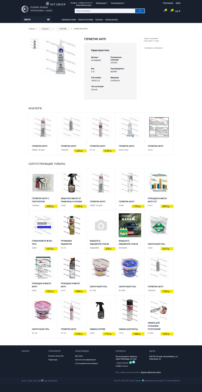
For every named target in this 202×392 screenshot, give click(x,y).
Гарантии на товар (69, 19)
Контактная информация (85, 360)
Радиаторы (53, 360)
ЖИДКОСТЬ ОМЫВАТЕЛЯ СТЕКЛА (99, 242)
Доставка (79, 356)
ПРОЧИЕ (63, 29)
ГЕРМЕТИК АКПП (39, 146)
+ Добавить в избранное (153, 48)
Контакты (99, 19)
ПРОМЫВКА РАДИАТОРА (66, 242)
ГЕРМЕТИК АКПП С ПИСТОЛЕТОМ (40, 200)
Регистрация (168, 3)
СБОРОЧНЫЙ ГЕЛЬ (156, 244)
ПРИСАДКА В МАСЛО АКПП (41, 285)
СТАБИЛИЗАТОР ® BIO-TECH (42, 242)
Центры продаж (111, 19)
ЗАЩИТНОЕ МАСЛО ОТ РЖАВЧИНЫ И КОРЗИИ (71, 200)
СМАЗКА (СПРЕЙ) (97, 329)
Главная (32, 29)
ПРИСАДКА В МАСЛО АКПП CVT (157, 200)
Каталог (45, 29)
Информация (101, 3)
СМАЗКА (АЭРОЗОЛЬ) (128, 329)
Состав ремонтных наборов (86, 363)
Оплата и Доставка (85, 19)
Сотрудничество (117, 3)
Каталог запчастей (55, 356)
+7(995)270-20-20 (84, 3)
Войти (178, 3)
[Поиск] (139, 11)
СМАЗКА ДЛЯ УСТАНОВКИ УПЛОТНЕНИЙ (154, 327)
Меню (27, 19)
